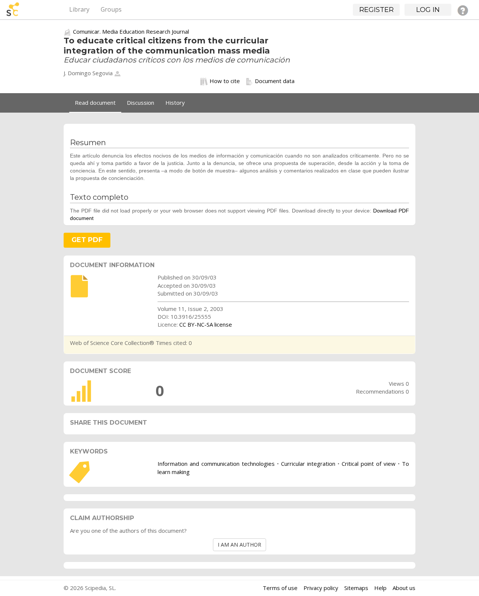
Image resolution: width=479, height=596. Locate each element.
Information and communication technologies (216, 463)
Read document (95, 102)
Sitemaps (356, 588)
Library (79, 9)
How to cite (225, 81)
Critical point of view (369, 463)
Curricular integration (308, 463)
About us (404, 588)
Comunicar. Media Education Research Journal (131, 31)
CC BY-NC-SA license (205, 324)
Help (380, 588)
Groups (111, 9)
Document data (275, 81)
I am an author (239, 544)
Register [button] (376, 10)
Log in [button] (428, 10)
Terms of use (280, 588)
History (175, 102)
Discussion (140, 102)
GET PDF (87, 240)
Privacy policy (320, 588)
